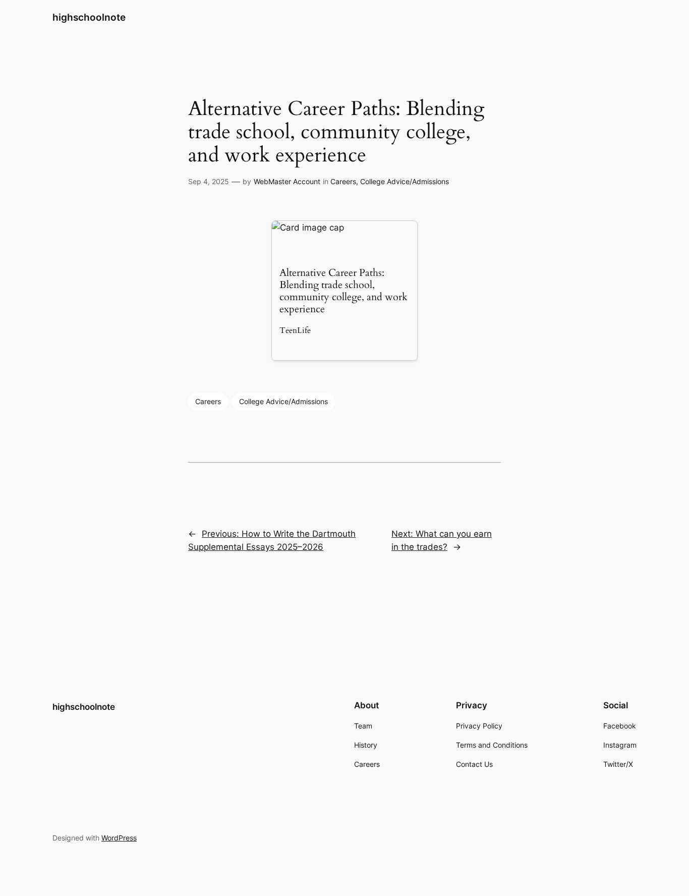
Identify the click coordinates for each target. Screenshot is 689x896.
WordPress (119, 837)
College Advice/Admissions (404, 181)
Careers (343, 181)
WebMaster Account (287, 181)
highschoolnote (89, 17)
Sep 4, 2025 (208, 181)
